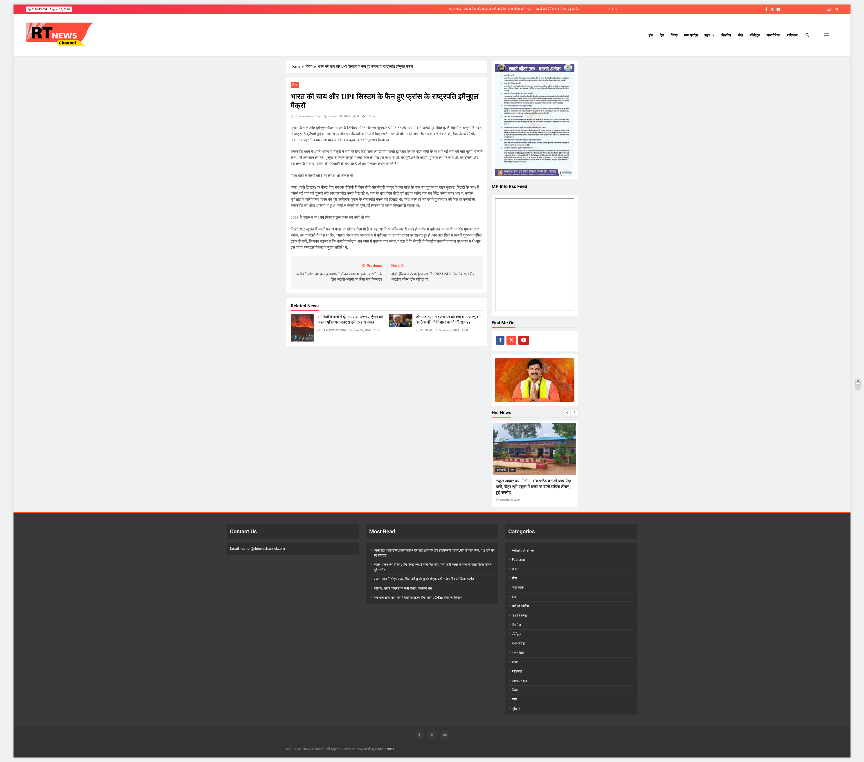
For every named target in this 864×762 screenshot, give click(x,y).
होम (651, 35)
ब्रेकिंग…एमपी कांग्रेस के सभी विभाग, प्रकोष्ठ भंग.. (404, 588)
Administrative (523, 550)
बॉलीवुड (755, 35)
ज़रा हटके (502, 470)
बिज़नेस (726, 35)
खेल (740, 35)
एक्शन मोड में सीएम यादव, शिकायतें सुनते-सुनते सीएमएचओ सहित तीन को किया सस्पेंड (424, 579)
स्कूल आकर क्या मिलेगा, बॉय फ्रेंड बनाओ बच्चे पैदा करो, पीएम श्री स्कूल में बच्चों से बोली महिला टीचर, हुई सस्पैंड (513, 9)
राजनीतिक (773, 35)
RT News (426, 330)
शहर (707, 35)
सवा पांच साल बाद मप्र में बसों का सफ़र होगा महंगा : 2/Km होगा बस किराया (418, 598)
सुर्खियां (516, 709)
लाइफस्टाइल (519, 681)
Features (518, 560)
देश (662, 35)
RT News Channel (334, 330)
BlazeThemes (384, 749)
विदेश (674, 35)
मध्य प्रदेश (691, 35)
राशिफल (792, 35)
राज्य (515, 662)
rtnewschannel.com (308, 116)
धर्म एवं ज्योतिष (520, 606)
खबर (515, 569)
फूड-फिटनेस (519, 616)
